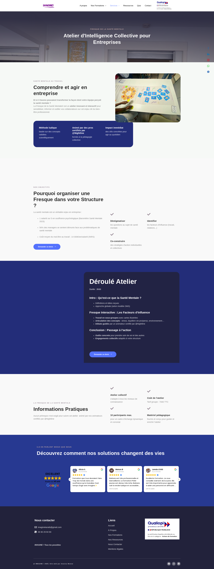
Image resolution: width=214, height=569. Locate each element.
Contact (148, 6)
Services (113, 6)
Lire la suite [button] (113, 489)
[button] (178, 479)
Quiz (139, 6)
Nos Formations (97, 6)
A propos (83, 6)
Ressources (128, 6)
